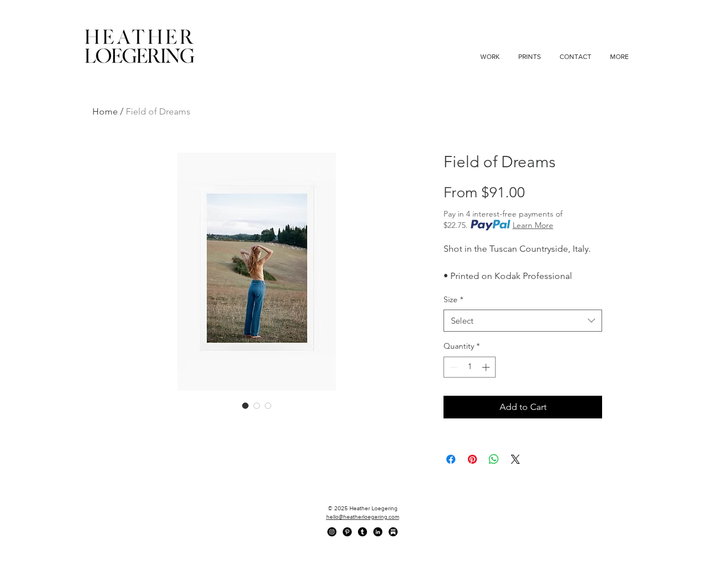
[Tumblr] (362, 531)
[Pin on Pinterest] (472, 459)
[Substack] (393, 531)
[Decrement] (452, 367)
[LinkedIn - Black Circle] (377, 531)
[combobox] (522, 321)
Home (105, 111)
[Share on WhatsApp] (494, 459)
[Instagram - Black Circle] (331, 531)
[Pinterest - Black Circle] (347, 531)
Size (453, 299)
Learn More (533, 225)
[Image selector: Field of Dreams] (245, 405)
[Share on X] (515, 459)
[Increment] (487, 367)
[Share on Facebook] (451, 459)
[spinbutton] (469, 367)
